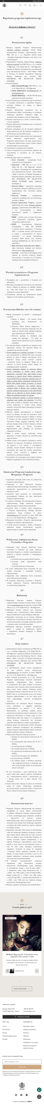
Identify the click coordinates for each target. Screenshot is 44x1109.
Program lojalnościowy (10, 1036)
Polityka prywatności (29, 1029)
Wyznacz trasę (23, 1017)
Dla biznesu (6, 1029)
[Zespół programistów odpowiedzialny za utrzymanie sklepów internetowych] (29, 1101)
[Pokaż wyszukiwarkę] (21, 5)
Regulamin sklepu (29, 1026)
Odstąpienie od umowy (30, 1042)
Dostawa (26, 1033)
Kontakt (5, 1039)
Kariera (5, 1033)
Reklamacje (26, 1039)
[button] (39, 1090)
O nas (4, 1026)
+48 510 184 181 (28, 1009)
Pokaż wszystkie (20, 989)
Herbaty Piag (11, 918)
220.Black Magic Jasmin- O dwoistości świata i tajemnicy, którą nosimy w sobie (22, 955)
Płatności (26, 1036)
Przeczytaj (37, 971)
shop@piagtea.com (29, 1011)
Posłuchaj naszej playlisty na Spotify (27, 1095)
